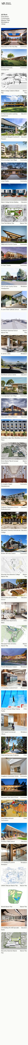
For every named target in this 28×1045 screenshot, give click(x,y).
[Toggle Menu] (25, 3)
